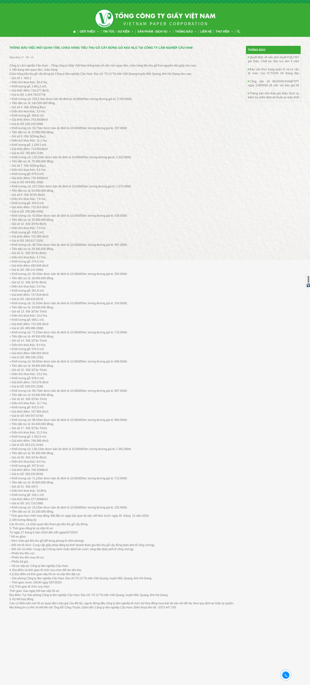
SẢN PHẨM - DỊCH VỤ (152, 31)
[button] (97, 31)
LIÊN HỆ (206, 31)
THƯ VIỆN (222, 31)
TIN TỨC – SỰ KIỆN (116, 31)
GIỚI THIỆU (87, 31)
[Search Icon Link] (238, 31)
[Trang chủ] (74, 31)
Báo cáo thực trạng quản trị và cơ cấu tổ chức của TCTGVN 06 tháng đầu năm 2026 (273, 73)
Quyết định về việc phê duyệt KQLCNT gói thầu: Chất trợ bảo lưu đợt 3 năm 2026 (273, 61)
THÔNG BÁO (184, 31)
